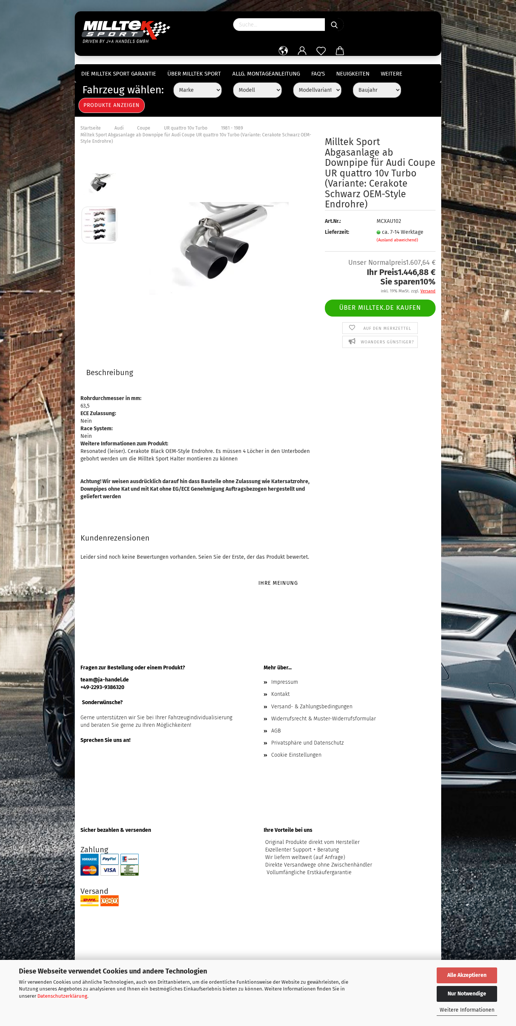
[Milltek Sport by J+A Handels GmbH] (128, 30)
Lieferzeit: (337, 232)
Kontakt (280, 694)
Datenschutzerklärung (62, 996)
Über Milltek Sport (194, 73)
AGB (276, 731)
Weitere (391, 73)
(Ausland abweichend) (397, 240)
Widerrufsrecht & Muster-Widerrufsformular (323, 718)
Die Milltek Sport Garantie (118, 73)
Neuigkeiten (352, 73)
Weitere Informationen (467, 1010)
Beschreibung (109, 372)
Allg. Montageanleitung (266, 73)
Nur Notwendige (467, 993)
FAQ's (318, 73)
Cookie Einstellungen (296, 755)
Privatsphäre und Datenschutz (307, 743)
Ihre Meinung (278, 583)
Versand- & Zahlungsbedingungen (311, 706)
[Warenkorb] (340, 51)
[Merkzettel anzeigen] (321, 51)
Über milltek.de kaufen (380, 308)
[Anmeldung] (302, 51)
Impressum (284, 682)
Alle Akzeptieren (467, 975)
